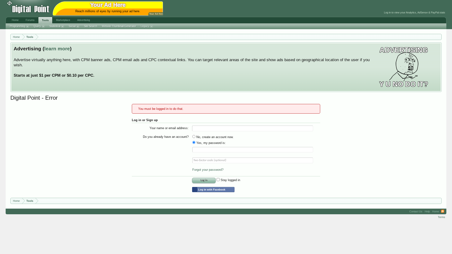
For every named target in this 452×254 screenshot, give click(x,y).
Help (427, 211)
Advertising (83, 20)
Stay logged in (230, 180)
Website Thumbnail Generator (119, 26)
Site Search (90, 26)
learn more (57, 49)
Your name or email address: (169, 128)
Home (15, 20)
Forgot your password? (207, 169)
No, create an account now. (214, 137)
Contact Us (415, 211)
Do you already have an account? (166, 137)
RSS (442, 211)
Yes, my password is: (210, 143)
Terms (441, 217)
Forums (30, 20)
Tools (45, 20)
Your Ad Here (156, 14)
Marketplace (63, 20)
